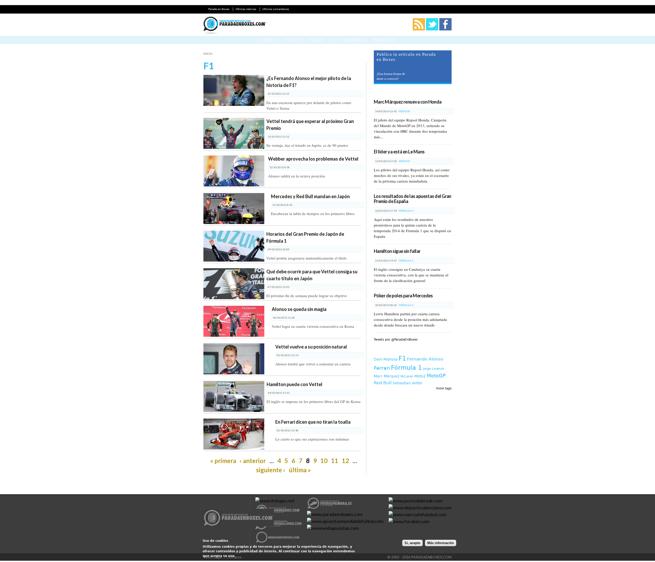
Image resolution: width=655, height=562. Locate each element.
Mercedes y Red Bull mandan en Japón (310, 196)
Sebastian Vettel (407, 383)
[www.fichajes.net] (274, 500)
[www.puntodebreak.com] (415, 500)
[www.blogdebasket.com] (278, 514)
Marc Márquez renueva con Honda (408, 102)
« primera (223, 460)
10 (324, 460)
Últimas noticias (246, 9)
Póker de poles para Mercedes (403, 295)
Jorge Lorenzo (433, 368)
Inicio (208, 53)
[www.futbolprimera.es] (330, 507)
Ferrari (382, 368)
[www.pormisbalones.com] (278, 528)
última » (300, 470)
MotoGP (436, 376)
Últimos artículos (395, 92)
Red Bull (383, 382)
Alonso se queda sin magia (299, 309)
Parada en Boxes (218, 9)
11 (334, 460)
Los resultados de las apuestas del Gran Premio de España (412, 198)
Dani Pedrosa (386, 359)
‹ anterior (253, 460)
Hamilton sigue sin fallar (397, 251)
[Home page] (234, 26)
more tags (444, 388)
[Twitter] (432, 29)
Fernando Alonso (425, 359)
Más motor (384, 40)
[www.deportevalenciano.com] (420, 507)
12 (345, 460)
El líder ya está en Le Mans (399, 151)
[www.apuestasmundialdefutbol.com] (345, 521)
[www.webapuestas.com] (333, 528)
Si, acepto (412, 543)
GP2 (333, 40)
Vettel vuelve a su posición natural (311, 347)
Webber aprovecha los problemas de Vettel (313, 159)
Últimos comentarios (276, 9)
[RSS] (419, 29)
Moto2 (420, 376)
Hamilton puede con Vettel (294, 384)
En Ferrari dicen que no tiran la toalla (313, 422)
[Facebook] (445, 29)
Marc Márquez (386, 376)
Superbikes (355, 40)
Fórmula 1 (268, 40)
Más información (440, 543)
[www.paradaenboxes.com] (238, 518)
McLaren (406, 376)
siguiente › (270, 470)
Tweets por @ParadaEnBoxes (396, 339)
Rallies (316, 40)
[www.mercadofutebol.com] (417, 514)
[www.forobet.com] (409, 521)
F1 (402, 358)
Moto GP (294, 40)
